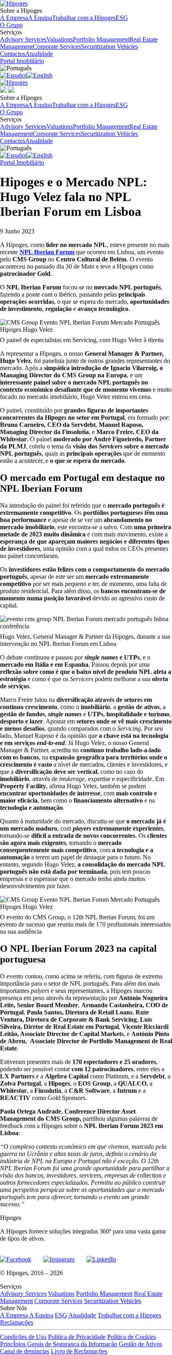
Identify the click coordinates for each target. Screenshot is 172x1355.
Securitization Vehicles (109, 46)
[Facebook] (15, 1256)
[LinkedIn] (101, 1256)
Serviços (79, 39)
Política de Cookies (131, 1336)
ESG (122, 17)
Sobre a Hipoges (64, 14)
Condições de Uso (23, 1336)
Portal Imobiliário (22, 61)
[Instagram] (58, 1256)
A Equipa (40, 17)
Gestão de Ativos (140, 1344)
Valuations (59, 39)
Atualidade (39, 53)
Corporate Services (57, 46)
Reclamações (16, 1322)
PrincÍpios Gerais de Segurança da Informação (58, 1344)
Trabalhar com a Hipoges (84, 17)
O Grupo (11, 25)
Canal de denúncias (24, 1351)
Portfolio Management (101, 39)
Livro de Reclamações (79, 1351)
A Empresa (14, 17)
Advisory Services (23, 39)
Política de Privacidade (77, 1336)
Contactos (12, 53)
